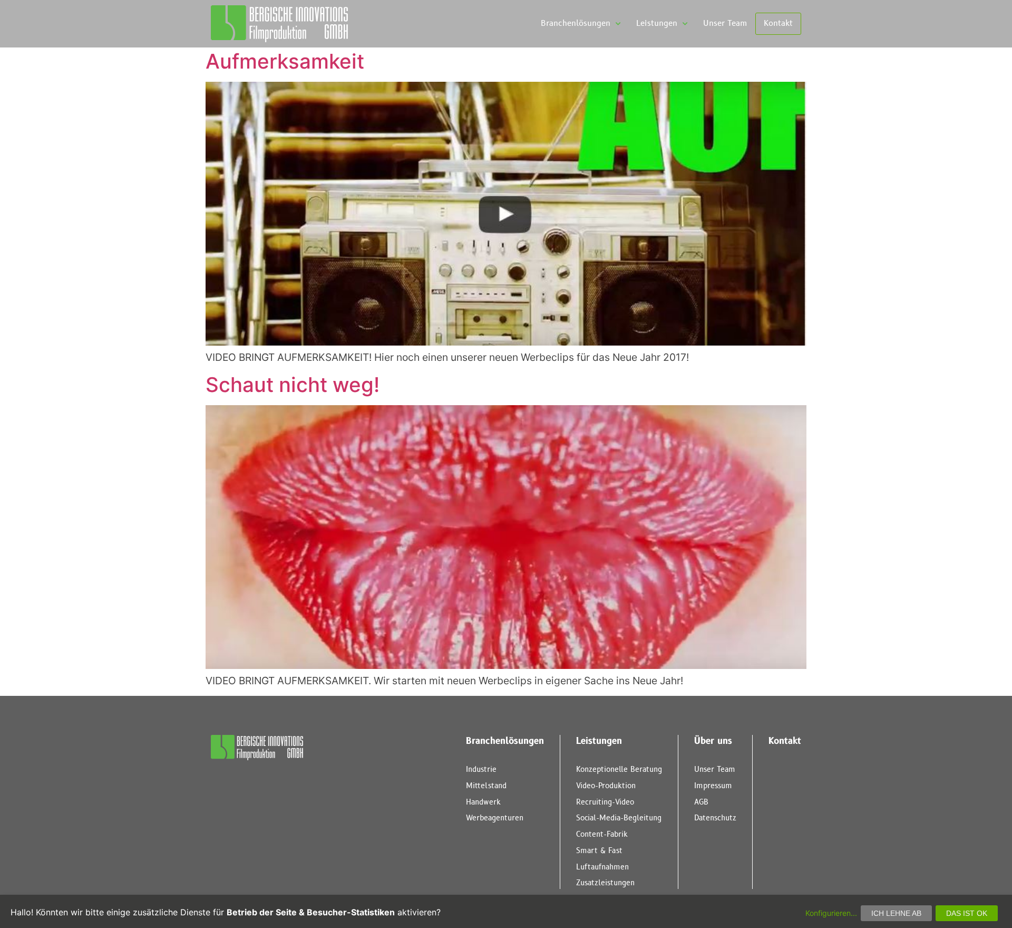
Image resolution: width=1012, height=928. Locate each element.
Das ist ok (966, 913)
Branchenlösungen (575, 23)
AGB (701, 802)
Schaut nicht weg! (293, 384)
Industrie (481, 769)
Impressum (713, 786)
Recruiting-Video (605, 802)
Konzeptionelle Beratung (619, 769)
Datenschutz (715, 818)
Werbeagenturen (494, 818)
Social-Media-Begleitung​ (618, 818)
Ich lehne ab (896, 913)
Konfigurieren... (831, 912)
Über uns (713, 741)
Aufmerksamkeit (285, 61)
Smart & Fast (599, 851)
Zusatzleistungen (605, 883)
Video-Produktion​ (606, 786)
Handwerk (483, 802)
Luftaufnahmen (602, 867)
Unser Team (725, 23)
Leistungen (656, 23)
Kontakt (778, 23)
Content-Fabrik (602, 834)
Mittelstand (486, 786)
